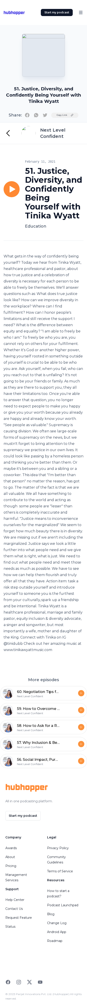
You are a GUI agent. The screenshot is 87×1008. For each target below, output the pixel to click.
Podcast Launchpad (62, 905)
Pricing (10, 866)
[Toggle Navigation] (80, 12)
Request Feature (18, 918)
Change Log (56, 923)
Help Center (14, 900)
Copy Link (62, 115)
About (10, 857)
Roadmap (54, 941)
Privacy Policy (58, 848)
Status (10, 927)
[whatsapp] (36, 115)
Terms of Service (60, 871)
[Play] (12, 189)
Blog (50, 914)
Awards (11, 848)
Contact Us (14, 909)
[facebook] (27, 115)
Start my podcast (56, 12)
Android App (56, 932)
